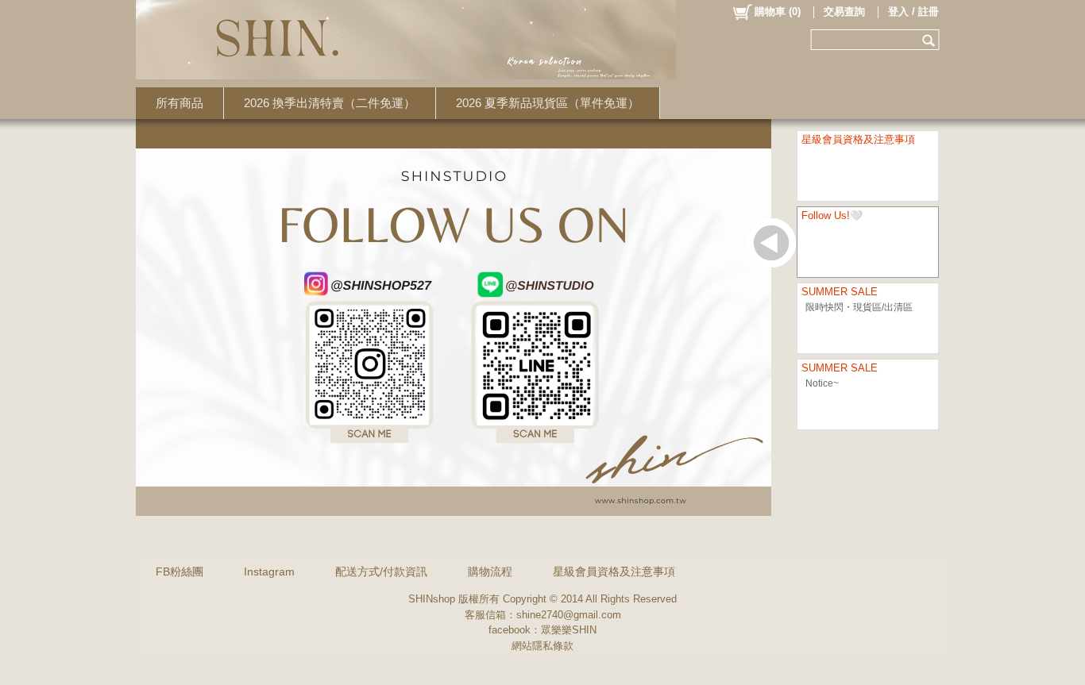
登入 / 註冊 (913, 11)
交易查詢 (844, 11)
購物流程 (490, 571)
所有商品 (179, 103)
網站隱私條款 (542, 646)
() (778, 11)
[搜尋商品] (930, 40)
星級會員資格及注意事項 (614, 571)
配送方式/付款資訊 (381, 571)
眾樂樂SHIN (569, 630)
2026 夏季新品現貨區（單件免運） (547, 103)
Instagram (269, 571)
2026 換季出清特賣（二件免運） (329, 103)
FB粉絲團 (179, 571)
